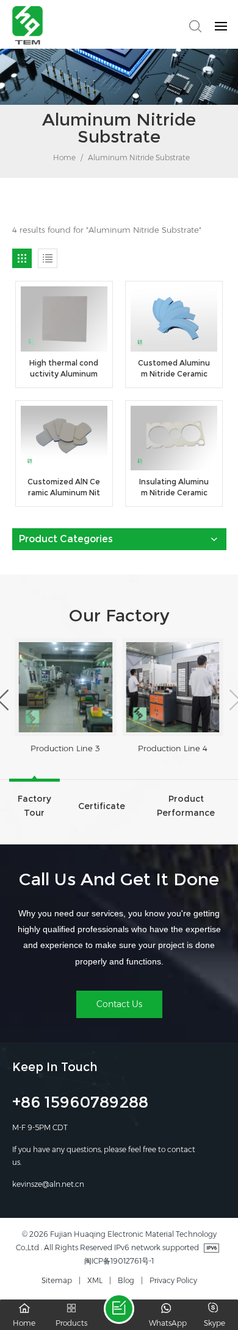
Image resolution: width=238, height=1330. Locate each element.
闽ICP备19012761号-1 (119, 1260)
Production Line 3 (65, 748)
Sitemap (56, 1280)
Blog (126, 1280)
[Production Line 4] (172, 687)
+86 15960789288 (80, 1104)
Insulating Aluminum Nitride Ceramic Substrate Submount (174, 487)
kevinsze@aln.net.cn (48, 1184)
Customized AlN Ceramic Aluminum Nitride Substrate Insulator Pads (63, 487)
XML (95, 1280)
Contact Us (119, 1004)
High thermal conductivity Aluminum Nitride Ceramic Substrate (64, 369)
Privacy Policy (173, 1280)
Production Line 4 (172, 748)
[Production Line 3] (66, 687)
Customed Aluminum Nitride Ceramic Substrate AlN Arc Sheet (174, 369)
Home (63, 157)
